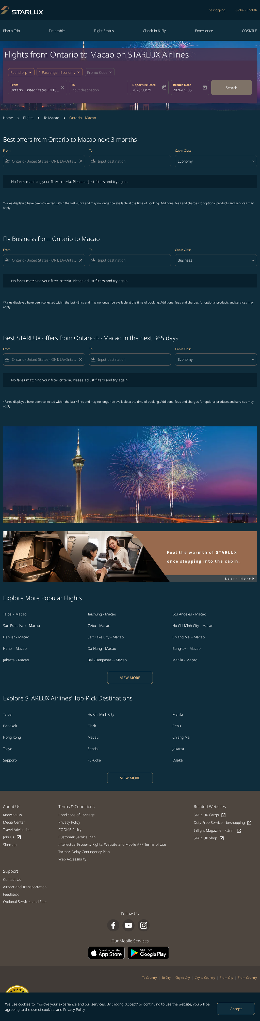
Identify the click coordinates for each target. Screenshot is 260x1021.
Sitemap (10, 844)
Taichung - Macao (102, 614)
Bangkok (10, 725)
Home (8, 117)
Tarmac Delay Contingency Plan (84, 851)
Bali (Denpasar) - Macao (107, 659)
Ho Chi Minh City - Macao (192, 625)
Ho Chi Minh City (101, 714)
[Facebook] (113, 925)
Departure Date (144, 85)
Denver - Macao (16, 637)
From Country (247, 977)
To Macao (51, 117)
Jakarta (178, 748)
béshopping (217, 10)
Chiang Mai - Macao (188, 637)
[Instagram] (144, 925)
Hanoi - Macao (15, 648)
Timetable (57, 30)
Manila (177, 714)
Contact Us (12, 879)
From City (226, 977)
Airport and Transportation (24, 886)
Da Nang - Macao (102, 648)
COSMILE (249, 30)
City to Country (205, 977)
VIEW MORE (130, 677)
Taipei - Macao (14, 614)
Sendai (93, 748)
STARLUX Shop (209, 838)
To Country (149, 977)
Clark (92, 725)
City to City (182, 977)
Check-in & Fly (154, 30)
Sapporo (10, 760)
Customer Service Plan (76, 837)
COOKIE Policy (70, 829)
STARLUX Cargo (210, 815)
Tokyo (7, 748)
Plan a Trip (11, 30)
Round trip (18, 72)
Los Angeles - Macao (189, 614)
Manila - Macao (184, 659)
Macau (93, 737)
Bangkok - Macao (186, 648)
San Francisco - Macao (21, 625)
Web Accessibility (72, 859)
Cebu (176, 725)
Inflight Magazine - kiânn (217, 830)
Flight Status (104, 30)
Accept (236, 1008)
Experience (204, 30)
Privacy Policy (74, 1009)
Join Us (12, 837)
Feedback (11, 894)
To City (166, 977)
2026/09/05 (182, 90)
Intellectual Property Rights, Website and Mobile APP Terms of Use (112, 844)
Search (231, 87)
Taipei (7, 714)
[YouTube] (128, 925)
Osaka (177, 760)
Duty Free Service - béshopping (223, 822)
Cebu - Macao (99, 625)
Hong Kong (12, 737)
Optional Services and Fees (25, 901)
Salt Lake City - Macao (106, 637)
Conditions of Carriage (76, 814)
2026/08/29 (141, 90)
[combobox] (35, 90)
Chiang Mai (181, 737)
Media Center (14, 822)
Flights (28, 117)
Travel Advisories (16, 829)
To (73, 85)
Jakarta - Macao (16, 659)
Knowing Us (12, 814)
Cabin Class (183, 150)
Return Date (182, 85)
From (14, 85)
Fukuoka (94, 760)
